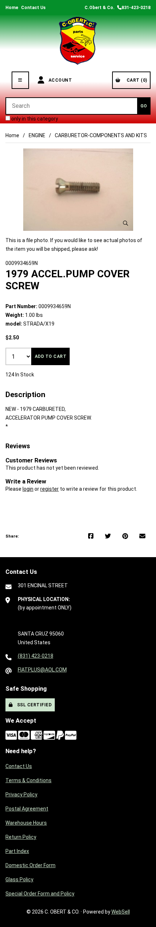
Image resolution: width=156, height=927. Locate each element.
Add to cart (51, 356)
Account (59, 80)
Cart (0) (135, 80)
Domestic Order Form (30, 865)
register (49, 489)
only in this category (34, 119)
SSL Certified (33, 704)
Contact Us (33, 7)
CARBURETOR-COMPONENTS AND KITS (101, 135)
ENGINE (37, 135)
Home (11, 7)
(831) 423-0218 (35, 656)
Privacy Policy (21, 794)
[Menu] (20, 80)
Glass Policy (19, 879)
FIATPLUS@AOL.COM (42, 670)
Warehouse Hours (26, 823)
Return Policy (20, 837)
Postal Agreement (26, 809)
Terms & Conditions (28, 780)
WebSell (120, 912)
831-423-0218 (136, 7)
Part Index (17, 851)
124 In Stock (19, 374)
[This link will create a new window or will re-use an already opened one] (91, 536)
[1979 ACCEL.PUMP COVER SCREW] (78, 189)
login (27, 489)
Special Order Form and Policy (39, 894)
